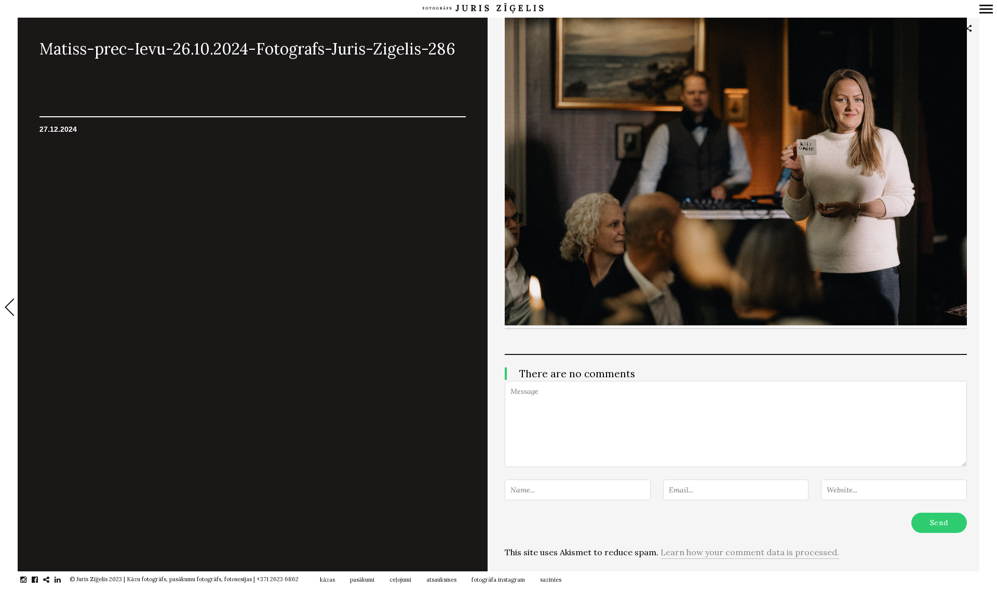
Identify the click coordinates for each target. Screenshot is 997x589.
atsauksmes (441, 579)
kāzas (327, 579)
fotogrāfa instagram (498, 579)
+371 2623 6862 (278, 579)
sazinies (550, 579)
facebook (40, 579)
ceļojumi (400, 579)
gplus (51, 579)
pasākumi (362, 579)
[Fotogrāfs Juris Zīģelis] (483, 8)
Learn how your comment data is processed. (750, 552)
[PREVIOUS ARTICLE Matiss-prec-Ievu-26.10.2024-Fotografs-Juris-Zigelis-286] (9, 308)
